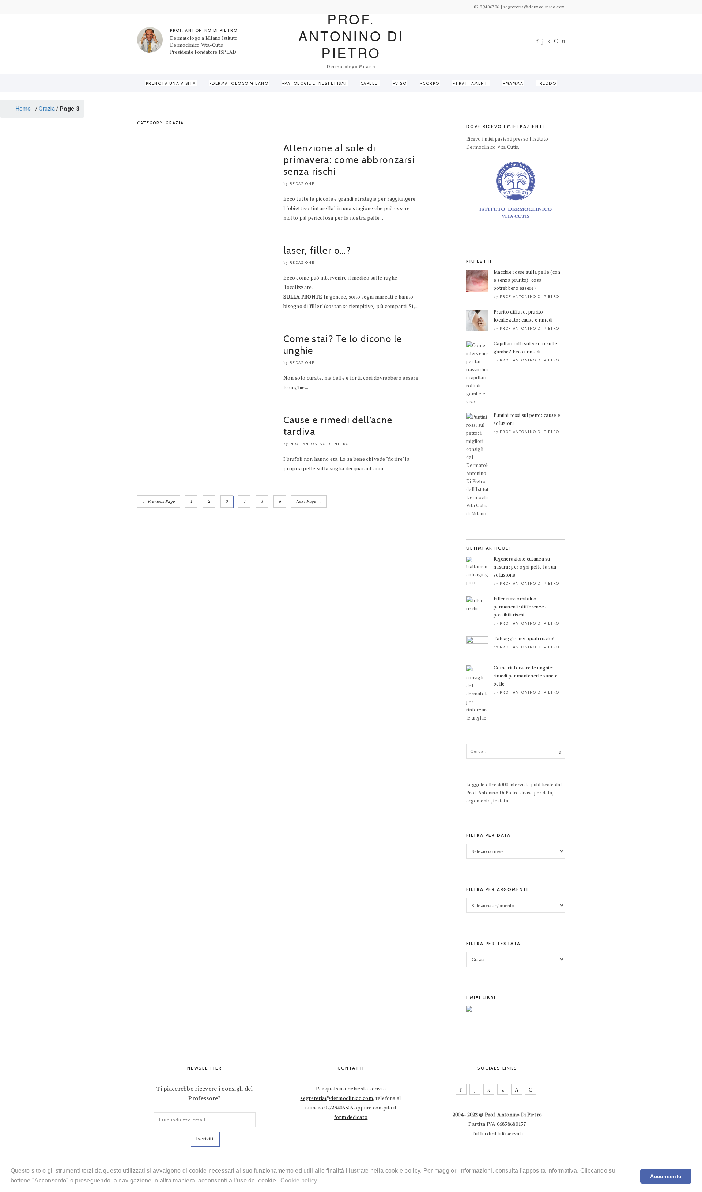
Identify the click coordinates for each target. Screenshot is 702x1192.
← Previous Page (158, 501)
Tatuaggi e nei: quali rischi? (524, 638)
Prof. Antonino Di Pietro (319, 443)
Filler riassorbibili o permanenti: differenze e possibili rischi (521, 606)
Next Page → (308, 501)
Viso (401, 83)
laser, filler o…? (317, 250)
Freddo (546, 83)
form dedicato (351, 1116)
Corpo (431, 83)
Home (22, 108)
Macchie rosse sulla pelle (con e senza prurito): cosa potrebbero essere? (527, 280)
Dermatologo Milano (240, 83)
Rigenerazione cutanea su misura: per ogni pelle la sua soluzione (525, 566)
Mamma (515, 83)
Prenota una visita (171, 83)
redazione (302, 183)
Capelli (370, 83)
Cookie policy (298, 1180)
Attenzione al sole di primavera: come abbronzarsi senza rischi (349, 159)
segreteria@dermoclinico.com (336, 1097)
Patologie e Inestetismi (315, 83)
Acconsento (666, 1176)
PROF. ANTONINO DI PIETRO (204, 30)
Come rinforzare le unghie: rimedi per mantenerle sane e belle (526, 675)
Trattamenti (472, 83)
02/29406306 (338, 1107)
